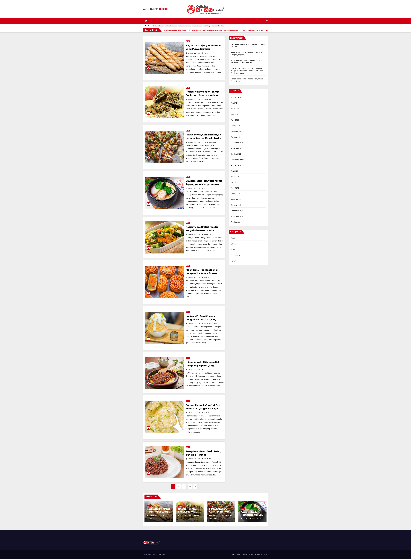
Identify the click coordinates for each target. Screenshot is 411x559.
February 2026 (236, 131)
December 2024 (237, 211)
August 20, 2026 (194, 412)
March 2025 (235, 194)
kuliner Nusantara (171, 26)
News (233, 249)
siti (205, 188)
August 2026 (236, 97)
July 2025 (234, 171)
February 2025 (236, 199)
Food (187, 41)
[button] (267, 21)
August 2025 (236, 165)
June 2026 (235, 109)
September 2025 (237, 160)
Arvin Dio (207, 99)
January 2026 (236, 137)
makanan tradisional (185, 26)
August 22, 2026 (194, 53)
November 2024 (237, 216)
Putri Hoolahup (210, 142)
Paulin (206, 53)
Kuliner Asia (215, 26)
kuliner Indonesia (158, 26)
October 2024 (236, 222)
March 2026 (235, 126)
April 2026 (235, 120)
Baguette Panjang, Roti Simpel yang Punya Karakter (158, 511)
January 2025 (236, 205)
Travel (233, 261)
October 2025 (236, 154)
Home (233, 554)
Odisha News (161, 554)
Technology (235, 255)
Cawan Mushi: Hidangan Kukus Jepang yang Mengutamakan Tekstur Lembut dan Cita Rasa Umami (247, 71)
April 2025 (235, 188)
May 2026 (234, 114)
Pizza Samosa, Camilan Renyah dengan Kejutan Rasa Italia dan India (204, 138)
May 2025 (234, 182)
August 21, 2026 (194, 234)
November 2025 (237, 148)
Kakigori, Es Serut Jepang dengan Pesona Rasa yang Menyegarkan (201, 319)
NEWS (251, 554)
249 (189, 486)
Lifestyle (234, 244)
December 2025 (237, 143)
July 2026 (234, 103)
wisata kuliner (197, 26)
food (222, 26)
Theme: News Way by (150, 554)
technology (206, 26)
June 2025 (235, 177)
